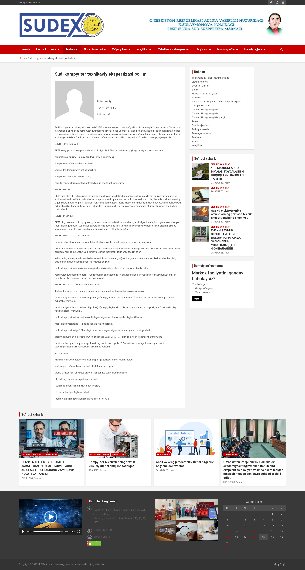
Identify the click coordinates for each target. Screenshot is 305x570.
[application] (50, 517)
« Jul (225, 549)
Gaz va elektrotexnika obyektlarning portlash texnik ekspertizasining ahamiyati (231, 214)
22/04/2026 (95, 470)
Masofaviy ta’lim (226, 49)
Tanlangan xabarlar (201, 133)
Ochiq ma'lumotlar (201, 105)
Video (195, 141)
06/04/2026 (162, 470)
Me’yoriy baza (120, 49)
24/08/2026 (217, 191)
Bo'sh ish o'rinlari (200, 85)
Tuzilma (70, 49)
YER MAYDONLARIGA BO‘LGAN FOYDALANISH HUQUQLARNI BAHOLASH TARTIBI (228, 173)
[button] (50, 517)
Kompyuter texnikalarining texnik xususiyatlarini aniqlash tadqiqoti (112, 464)
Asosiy (26, 49)
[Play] (23, 531)
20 (254, 531)
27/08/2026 (217, 183)
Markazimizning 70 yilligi (204, 93)
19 (245, 531)
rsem (227, 183)
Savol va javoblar (200, 125)
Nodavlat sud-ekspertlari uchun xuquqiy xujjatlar (216, 101)
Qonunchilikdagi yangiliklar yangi (208, 117)
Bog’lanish (202, 49)
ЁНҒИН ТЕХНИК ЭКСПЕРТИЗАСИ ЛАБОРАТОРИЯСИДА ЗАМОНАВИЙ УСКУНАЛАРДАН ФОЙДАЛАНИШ (226, 239)
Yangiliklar (142, 49)
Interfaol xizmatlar (46, 49)
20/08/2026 (27, 478)
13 (254, 525)
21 (263, 531)
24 (227, 537)
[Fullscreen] (78, 531)
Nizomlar (196, 97)
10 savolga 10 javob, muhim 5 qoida (210, 77)
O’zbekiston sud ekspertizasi (173, 49)
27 (254, 537)
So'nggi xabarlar (33, 414)
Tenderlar (197, 137)
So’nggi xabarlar (206, 158)
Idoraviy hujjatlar (253, 49)
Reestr (195, 121)
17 (227, 531)
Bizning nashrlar (200, 81)
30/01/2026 (229, 482)
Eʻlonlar (195, 89)
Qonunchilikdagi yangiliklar (205, 109)
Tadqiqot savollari (201, 129)
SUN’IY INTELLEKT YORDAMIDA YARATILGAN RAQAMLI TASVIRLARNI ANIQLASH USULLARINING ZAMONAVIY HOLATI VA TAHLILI (48, 468)
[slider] (48, 531)
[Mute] (73, 531)
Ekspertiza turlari (93, 49)
